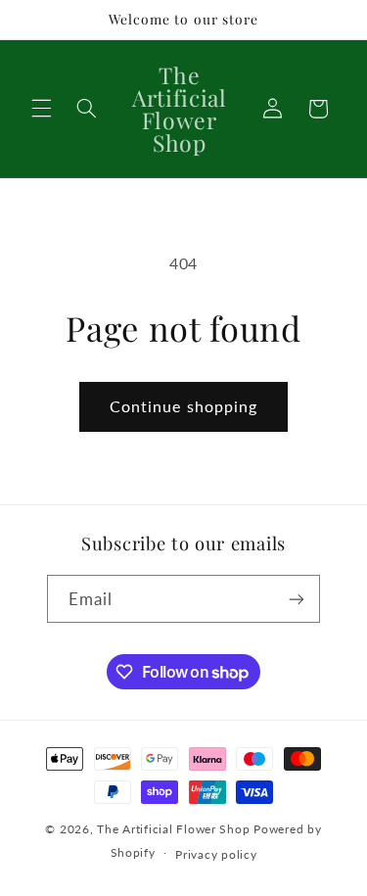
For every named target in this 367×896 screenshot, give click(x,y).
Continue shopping (183, 406)
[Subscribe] (296, 599)
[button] (41, 108)
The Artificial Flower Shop (173, 829)
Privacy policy (215, 854)
